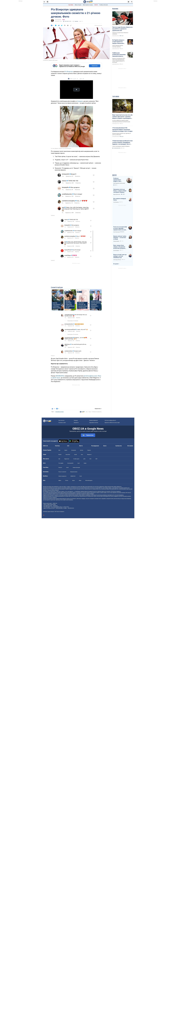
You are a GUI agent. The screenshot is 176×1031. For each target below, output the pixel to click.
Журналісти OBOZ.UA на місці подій (112, 422)
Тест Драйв (60, 463)
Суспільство (118, 445)
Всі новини (130, 445)
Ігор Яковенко (116, 202)
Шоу (87, 411)
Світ (68, 445)
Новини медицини (62, 476)
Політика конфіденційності (110, 420)
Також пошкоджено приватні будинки (120, 146)
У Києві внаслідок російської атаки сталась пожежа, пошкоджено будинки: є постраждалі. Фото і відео (122, 142)
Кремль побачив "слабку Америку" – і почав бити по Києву (119, 238)
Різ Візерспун (69, 71)
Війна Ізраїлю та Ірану (88, 4)
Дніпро (81, 450)
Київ (59, 450)
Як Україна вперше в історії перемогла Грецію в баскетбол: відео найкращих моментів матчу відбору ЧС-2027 (118, 41)
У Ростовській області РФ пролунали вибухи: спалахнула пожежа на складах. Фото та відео (122, 129)
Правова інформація (93, 420)
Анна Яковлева (58, 19)
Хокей (75, 454)
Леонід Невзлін (116, 241)
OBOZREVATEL (60, 376)
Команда (76, 420)
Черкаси (89, 450)
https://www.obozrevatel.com (88, 486)
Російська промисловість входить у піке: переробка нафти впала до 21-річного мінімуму (118, 180)
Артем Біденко (116, 250)
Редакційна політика (59, 411)
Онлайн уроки (76, 458)
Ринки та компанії (62, 471)
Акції (79, 463)
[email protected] (59, 508)
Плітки (66, 480)
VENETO (96, 4)
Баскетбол (68, 454)
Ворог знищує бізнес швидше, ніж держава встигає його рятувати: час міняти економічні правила (119, 247)
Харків (65, 450)
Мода (80, 480)
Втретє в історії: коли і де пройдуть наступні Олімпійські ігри (120, 256)
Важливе (115, 8)
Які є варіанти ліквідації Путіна (119, 199)
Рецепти (60, 467)
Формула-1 (89, 454)
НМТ (96, 458)
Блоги (104, 445)
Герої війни (70, 4)
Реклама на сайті (62, 422)
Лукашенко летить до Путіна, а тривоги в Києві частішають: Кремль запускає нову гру (119, 191)
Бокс (82, 454)
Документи (76, 422)
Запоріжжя (73, 450)
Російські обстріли (103, 4)
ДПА (84, 458)
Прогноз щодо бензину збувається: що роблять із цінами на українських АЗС (122, 28)
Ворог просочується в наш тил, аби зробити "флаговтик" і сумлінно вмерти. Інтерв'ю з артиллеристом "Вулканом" (122, 116)
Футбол (59, 454)
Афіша (59, 480)
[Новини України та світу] (82, 412)
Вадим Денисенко (116, 194)
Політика (57, 445)
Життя (81, 445)
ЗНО (90, 458)
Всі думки (115, 263)
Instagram (80, 101)
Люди (63, 19)
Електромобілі (70, 463)
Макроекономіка (73, 471)
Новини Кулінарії (76, 467)
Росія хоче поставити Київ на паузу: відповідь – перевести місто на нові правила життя (120, 228)
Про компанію (61, 420)
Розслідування (95, 445)
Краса (73, 480)
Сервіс (85, 463)
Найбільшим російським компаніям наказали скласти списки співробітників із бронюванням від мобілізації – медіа (119, 54)
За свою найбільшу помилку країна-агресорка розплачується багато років (121, 121)
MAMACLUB (73, 476)
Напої (67, 467)
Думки (114, 175)
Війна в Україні (78, 4)
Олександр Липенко (117, 259)
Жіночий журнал (88, 480)
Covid (80, 476)
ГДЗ (59, 458)
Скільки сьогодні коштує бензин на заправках (120, 33)
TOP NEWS (115, 96)
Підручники (66, 458)
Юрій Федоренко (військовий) (119, 183)
